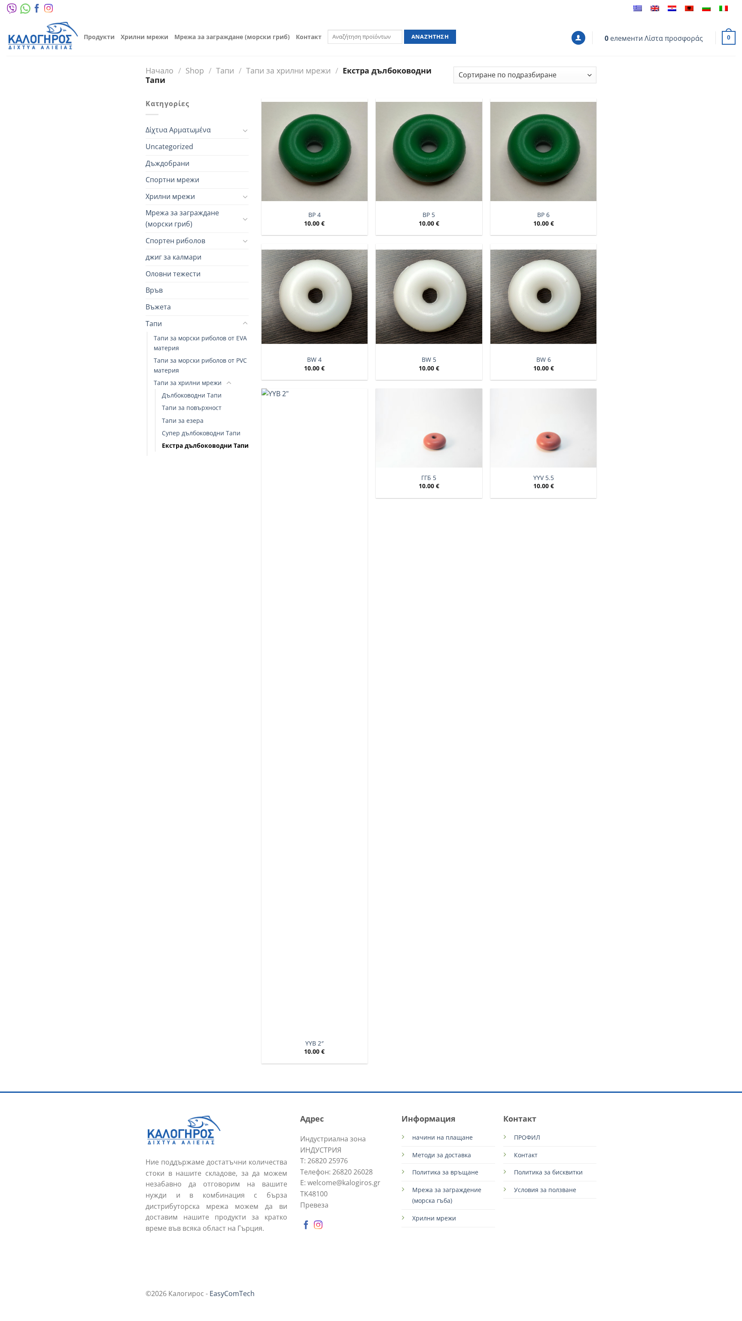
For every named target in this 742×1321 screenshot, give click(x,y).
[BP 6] (543, 151)
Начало (159, 70)
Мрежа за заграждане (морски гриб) (232, 37)
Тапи (225, 70)
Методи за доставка (441, 1155)
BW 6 (543, 360)
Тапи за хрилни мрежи (288, 70)
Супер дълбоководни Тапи (201, 433)
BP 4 (314, 215)
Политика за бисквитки (548, 1172)
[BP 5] (429, 151)
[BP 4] (315, 151)
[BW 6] (543, 297)
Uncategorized (169, 146)
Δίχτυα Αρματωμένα (178, 130)
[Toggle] (245, 130)
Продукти (99, 37)
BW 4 (314, 360)
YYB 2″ (314, 1043)
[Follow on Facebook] (37, 10)
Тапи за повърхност (192, 408)
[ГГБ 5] (429, 428)
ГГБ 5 (428, 478)
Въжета (158, 307)
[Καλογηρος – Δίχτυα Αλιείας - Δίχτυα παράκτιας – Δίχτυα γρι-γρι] (42, 37)
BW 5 (429, 360)
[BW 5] (429, 297)
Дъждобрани (167, 163)
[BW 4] (315, 297)
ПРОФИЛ (527, 1137)
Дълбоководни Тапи (192, 395)
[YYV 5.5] (543, 428)
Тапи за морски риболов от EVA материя (200, 343)
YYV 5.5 (543, 478)
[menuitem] (637, 8)
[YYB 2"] (315, 710)
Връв (154, 290)
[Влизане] (578, 38)
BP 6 (543, 215)
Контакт (309, 37)
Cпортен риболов (175, 240)
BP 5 (429, 215)
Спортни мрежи (172, 179)
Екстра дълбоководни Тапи (205, 445)
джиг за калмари (173, 257)
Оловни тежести (173, 273)
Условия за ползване (545, 1190)
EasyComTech (232, 1293)
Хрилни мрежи (144, 37)
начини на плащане (442, 1137)
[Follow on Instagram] (48, 10)
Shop (195, 70)
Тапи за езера (183, 420)
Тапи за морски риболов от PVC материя (200, 365)
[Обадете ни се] (58, 10)
